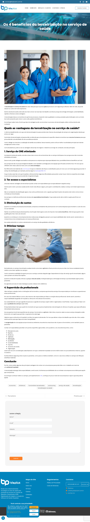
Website (12, 429)
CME (41, 376)
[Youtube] (86, 2)
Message (13, 435)
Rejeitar (34, 510)
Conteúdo (55, 8)
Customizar (33, 507)
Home (26, 8)
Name (12, 417)
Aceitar (33, 514)
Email (11, 423)
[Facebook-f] (80, 2)
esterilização (26, 169)
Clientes (48, 8)
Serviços (41, 8)
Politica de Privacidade (53, 482)
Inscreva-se (84, 484)
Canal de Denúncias (53, 485)
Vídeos (63, 8)
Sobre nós (33, 8)
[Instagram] (83, 2)
